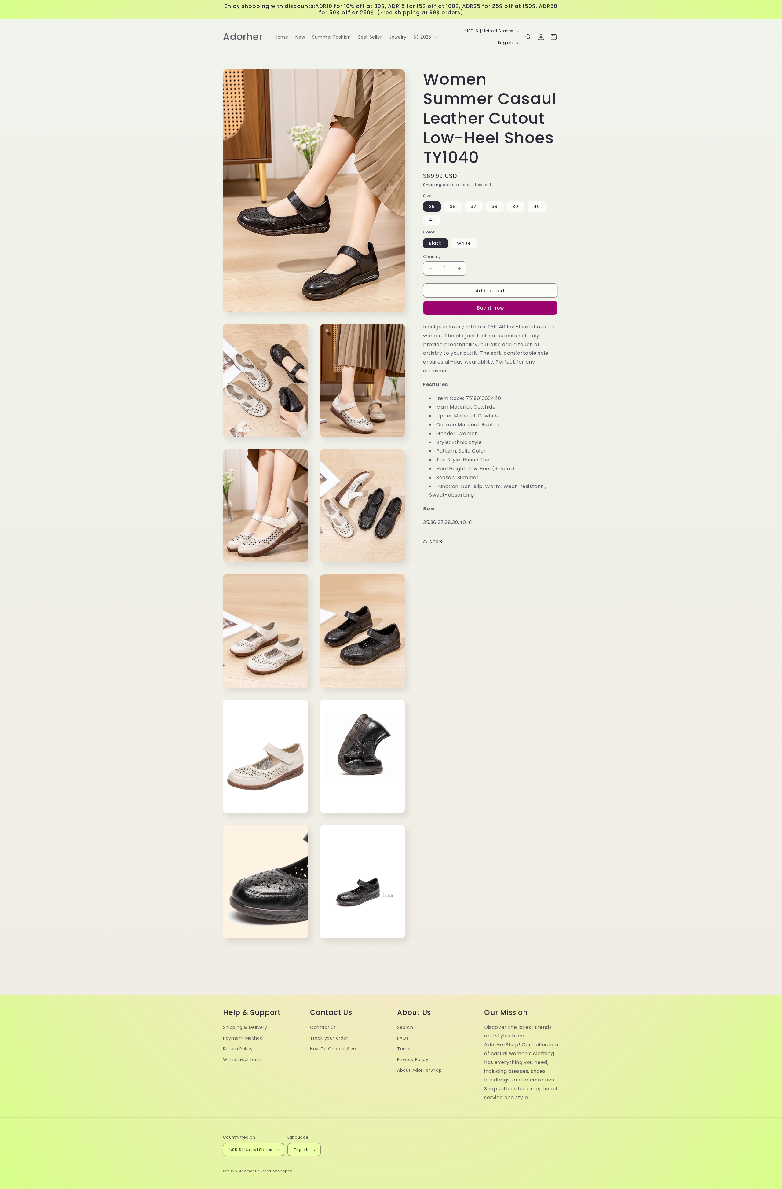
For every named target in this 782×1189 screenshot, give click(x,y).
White (464, 243)
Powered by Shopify (273, 1171)
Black (435, 243)
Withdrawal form (242, 1060)
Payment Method (243, 1038)
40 (537, 206)
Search (405, 1027)
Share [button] (436, 541)
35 (432, 206)
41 (431, 219)
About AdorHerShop (419, 1070)
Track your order (329, 1038)
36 (453, 206)
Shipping (432, 184)
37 (474, 206)
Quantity (431, 256)
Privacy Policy (412, 1060)
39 (515, 206)
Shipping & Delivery (245, 1027)
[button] (424, 37)
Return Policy (238, 1049)
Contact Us (323, 1027)
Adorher (246, 1171)
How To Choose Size (333, 1049)
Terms (404, 1049)
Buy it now (490, 307)
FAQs (402, 1038)
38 (495, 206)
